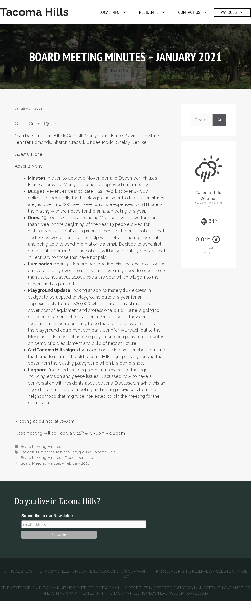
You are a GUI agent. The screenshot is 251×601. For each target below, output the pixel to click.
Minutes (63, 452)
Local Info (110, 12)
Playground (81, 452)
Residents (149, 12)
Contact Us (189, 12)
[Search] (219, 120)
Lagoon (27, 452)
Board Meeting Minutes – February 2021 (55, 463)
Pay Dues (229, 12)
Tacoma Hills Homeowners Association (82, 571)
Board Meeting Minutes (41, 447)
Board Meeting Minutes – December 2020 (57, 458)
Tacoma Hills (34, 12)
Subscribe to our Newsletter (47, 516)
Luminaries (45, 452)
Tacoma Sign (104, 452)
